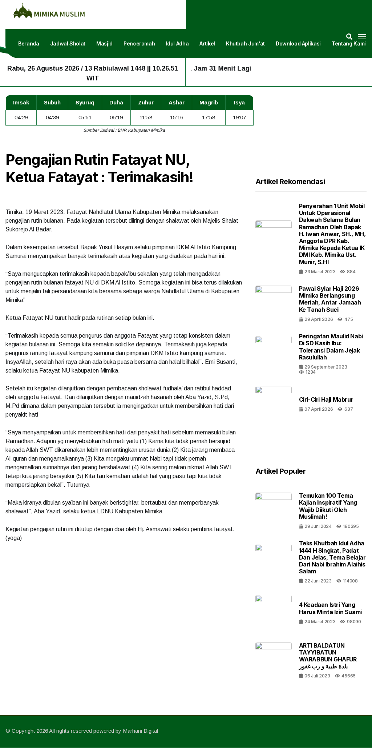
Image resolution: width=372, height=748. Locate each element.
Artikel (207, 43)
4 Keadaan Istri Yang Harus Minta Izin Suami (330, 608)
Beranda (28, 43)
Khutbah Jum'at (245, 43)
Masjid (104, 43)
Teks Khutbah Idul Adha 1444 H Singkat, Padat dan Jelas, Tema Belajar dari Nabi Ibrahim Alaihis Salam (332, 557)
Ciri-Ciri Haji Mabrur (326, 399)
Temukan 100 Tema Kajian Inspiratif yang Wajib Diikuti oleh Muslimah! (328, 506)
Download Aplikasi (298, 43)
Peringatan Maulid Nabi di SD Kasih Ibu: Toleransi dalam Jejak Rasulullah (331, 347)
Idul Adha (177, 43)
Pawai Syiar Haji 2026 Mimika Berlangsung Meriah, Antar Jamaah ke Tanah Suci (330, 299)
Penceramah (139, 43)
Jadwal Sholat (67, 43)
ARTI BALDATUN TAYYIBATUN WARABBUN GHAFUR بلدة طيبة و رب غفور (328, 656)
